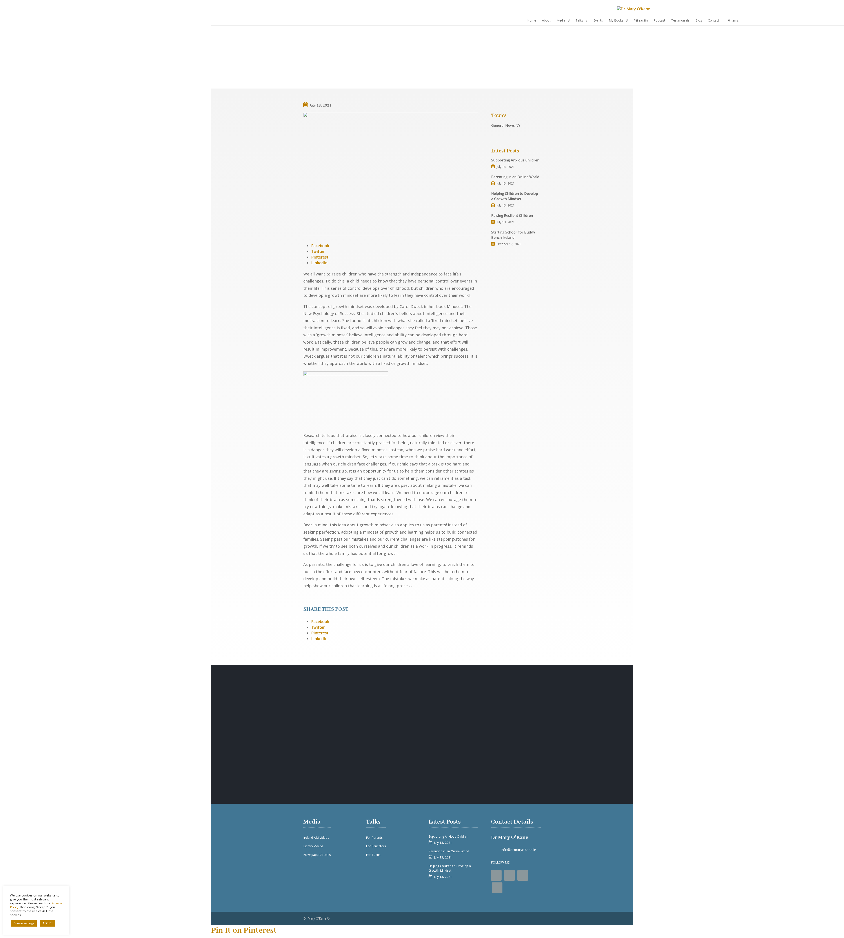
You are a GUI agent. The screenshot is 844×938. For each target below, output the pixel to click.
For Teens (373, 855)
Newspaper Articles (317, 855)
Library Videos (313, 846)
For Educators (376, 846)
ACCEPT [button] (48, 923)
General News (503, 125)
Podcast (659, 20)
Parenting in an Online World (515, 176)
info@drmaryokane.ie (518, 849)
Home (531, 20)
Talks (579, 20)
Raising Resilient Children (512, 215)
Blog (698, 20)
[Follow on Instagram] (522, 875)
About (546, 20)
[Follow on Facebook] (496, 875)
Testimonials (680, 20)
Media (561, 20)
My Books (616, 20)
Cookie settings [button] (24, 923)
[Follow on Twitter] (509, 875)
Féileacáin (641, 20)
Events (598, 20)
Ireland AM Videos (316, 837)
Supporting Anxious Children (515, 160)
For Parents (374, 837)
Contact (713, 20)
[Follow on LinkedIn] (497, 887)
